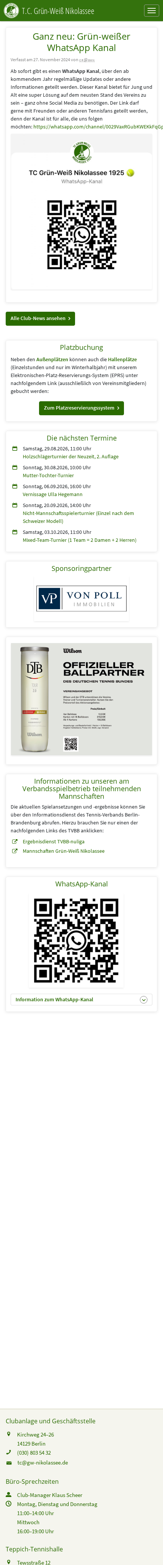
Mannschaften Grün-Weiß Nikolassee (64, 850)
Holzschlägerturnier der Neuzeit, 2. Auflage (71, 456)
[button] (40, 319)
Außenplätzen (52, 359)
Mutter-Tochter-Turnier (48, 475)
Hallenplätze (122, 359)
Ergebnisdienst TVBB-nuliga (54, 841)
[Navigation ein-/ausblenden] (151, 11)
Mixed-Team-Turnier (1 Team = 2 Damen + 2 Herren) (79, 540)
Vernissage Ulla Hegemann (53, 494)
